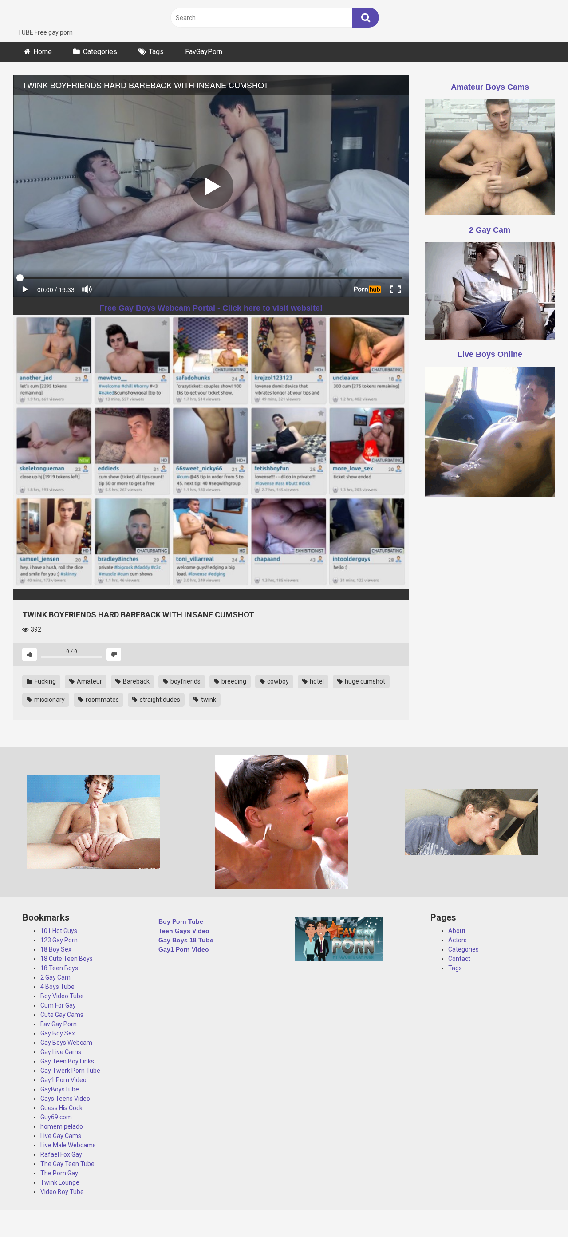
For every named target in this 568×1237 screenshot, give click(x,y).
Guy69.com (56, 1117)
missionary (49, 699)
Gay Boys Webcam (66, 1042)
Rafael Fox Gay (61, 1154)
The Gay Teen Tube (67, 1163)
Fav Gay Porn (58, 1024)
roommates (101, 699)
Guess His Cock (61, 1107)
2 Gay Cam (55, 977)
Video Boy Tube (62, 1191)
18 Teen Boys (59, 968)
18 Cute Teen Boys (66, 958)
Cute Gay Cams (61, 1014)
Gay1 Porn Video (63, 1079)
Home (42, 51)
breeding (233, 681)
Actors (457, 940)
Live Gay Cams (60, 1135)
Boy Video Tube (62, 996)
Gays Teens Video (65, 1098)
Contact (459, 958)
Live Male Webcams (68, 1145)
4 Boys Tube (57, 986)
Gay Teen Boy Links (67, 1061)
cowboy (277, 681)
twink (208, 699)
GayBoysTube (59, 1089)
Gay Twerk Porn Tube (70, 1070)
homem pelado (61, 1126)
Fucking (44, 681)
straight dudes (159, 699)
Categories (100, 51)
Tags (156, 51)
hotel (316, 681)
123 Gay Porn (59, 940)
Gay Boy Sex (57, 1033)
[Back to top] (538, 1210)
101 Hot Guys (58, 930)
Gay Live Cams (60, 1051)
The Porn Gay (59, 1173)
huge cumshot (364, 681)
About (456, 930)
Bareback (136, 681)
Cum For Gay (58, 1005)
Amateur (88, 681)
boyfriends (185, 681)
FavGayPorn (203, 51)
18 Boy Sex (55, 949)
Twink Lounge (59, 1182)
